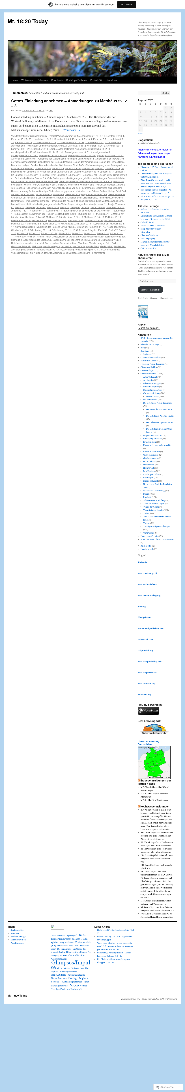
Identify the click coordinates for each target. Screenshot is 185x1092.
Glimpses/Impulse (39, 135)
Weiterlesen (71, 130)
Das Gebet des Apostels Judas (159, 409)
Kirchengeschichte (151, 474)
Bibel (75, 165)
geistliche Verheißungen (95, 178)
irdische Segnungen (42, 204)
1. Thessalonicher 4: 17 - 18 (70, 142)
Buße (81, 165)
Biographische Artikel (152, 389)
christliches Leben (148, 360)
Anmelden (14, 933)
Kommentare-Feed (18, 939)
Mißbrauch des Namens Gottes (51, 226)
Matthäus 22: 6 (52, 223)
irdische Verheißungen (64, 204)
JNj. (51, 110)
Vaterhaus (83, 242)
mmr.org (142, 606)
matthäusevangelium (25, 226)
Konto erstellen (16, 929)
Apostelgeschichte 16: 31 (77, 152)
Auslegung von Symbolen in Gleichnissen (87, 158)
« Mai (140, 133)
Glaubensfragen (147, 370)
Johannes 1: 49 (39, 210)
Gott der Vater (28, 194)
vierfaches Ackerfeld (21, 246)
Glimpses (43, 80)
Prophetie (147, 496)
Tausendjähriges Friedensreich (67, 239)
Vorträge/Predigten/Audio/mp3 (156, 526)
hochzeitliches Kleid (21, 204)
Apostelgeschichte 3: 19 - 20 (82, 155)
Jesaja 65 (64, 207)
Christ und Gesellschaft (151, 357)
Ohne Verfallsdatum (149, 235)
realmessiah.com (145, 639)
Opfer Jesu (81, 229)
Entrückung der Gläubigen (71, 171)
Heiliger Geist (91, 197)
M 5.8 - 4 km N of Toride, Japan (154, 799)
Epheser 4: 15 (77, 174)
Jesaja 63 (30, 207)
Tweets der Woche (151, 506)
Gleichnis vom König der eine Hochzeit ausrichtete (90, 184)
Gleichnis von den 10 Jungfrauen (78, 187)
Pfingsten (92, 229)
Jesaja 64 (41, 207)
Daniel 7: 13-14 (112, 168)
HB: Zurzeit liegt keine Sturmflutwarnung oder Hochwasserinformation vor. (157, 858)
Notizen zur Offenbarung (154, 490)
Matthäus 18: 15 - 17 (94, 217)
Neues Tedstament (116, 226)
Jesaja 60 (112, 204)
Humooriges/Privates (150, 535)
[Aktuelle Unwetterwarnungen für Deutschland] (154, 777)
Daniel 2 (29, 168)
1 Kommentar (98, 252)
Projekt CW (96, 80)
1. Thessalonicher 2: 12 (44, 142)
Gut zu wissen (149, 461)
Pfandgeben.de (144, 617)
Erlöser (102, 174)
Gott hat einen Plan (149, 248)
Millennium (82, 226)
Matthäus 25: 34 (104, 223)
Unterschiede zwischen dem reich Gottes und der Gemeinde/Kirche (44, 242)
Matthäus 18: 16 (113, 217)
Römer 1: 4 (22, 233)
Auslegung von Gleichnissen (52, 158)
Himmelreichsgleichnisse (37, 200)
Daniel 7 (99, 168)
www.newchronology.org (149, 595)
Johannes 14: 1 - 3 (115, 207)
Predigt (52, 135)
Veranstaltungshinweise (153, 509)
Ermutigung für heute (152, 438)
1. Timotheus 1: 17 (94, 142)
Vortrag (146, 522)
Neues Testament (150, 480)
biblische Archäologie (150, 344)
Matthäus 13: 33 (54, 217)
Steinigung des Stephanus (38, 239)
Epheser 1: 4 (34, 174)
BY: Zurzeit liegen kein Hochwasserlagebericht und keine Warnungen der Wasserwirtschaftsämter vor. (157, 835)
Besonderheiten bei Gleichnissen (55, 165)
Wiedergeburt (106, 246)
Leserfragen (148, 477)
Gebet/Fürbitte (152, 396)
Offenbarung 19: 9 (20, 229)
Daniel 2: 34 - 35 (43, 168)
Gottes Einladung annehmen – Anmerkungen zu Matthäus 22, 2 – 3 (69, 103)
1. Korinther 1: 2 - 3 (41, 139)
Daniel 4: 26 (88, 168)
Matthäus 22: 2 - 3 (113, 220)
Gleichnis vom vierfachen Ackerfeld (44, 187)
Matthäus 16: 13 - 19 (73, 217)
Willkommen (27, 80)
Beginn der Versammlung (85, 161)
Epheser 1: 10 (92, 171)
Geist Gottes (53, 178)
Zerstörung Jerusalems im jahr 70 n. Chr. (83, 249)
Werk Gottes (148, 532)
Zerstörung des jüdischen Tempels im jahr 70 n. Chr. (36, 249)
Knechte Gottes (92, 210)
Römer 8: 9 (20, 236)
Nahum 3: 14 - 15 (97, 226)
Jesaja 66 (75, 207)
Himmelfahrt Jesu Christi (111, 197)
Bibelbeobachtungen (152, 383)
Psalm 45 (102, 229)
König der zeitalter (75, 210)
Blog (143, 347)
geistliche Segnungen (71, 178)
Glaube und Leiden (149, 367)
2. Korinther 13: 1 (112, 145)
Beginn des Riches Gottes (111, 161)
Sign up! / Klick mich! (150, 289)
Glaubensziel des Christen (51, 184)
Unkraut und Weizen (111, 239)
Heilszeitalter (148, 464)
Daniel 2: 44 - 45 (73, 168)
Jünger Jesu (82, 204)
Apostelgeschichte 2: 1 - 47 (24, 155)
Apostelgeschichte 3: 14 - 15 (53, 155)
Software (147, 354)
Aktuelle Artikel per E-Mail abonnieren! (153, 256)
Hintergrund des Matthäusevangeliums (104, 200)
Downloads (57, 80)
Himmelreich (17, 200)
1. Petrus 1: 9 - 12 (23, 142)
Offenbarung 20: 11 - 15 (63, 229)
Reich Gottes (52, 236)
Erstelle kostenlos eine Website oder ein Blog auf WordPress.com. (149, 998)
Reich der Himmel (35, 236)
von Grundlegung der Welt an (57, 246)
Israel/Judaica (149, 470)
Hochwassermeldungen (154, 806)
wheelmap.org (144, 694)
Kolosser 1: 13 (108, 210)
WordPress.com (17, 942)
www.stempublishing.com (150, 661)
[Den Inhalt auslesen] (139, 780)
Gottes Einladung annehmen (50, 194)
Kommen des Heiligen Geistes (47, 213)
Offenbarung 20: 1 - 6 (40, 229)
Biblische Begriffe (151, 386)
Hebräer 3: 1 (62, 197)
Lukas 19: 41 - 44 (89, 213)
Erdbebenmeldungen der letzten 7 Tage (154, 782)
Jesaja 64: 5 (53, 207)
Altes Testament (66, 148)
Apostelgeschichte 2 (100, 152)
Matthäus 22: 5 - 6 (35, 223)
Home (15, 80)
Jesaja (92, 204)
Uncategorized (147, 548)
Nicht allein (145, 231)
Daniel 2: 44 (58, 168)
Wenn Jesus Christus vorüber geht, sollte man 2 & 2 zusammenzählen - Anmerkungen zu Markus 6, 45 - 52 (156, 183)
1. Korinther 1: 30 (60, 139)
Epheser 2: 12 (49, 174)
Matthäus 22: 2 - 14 (94, 220)
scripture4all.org (145, 650)
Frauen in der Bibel (151, 451)
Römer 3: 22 (65, 233)
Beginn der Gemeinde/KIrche (57, 161)
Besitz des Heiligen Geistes (24, 165)
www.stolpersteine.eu (147, 672)
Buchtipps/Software (76, 80)
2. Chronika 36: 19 (74, 145)
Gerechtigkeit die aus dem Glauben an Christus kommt (85, 181)
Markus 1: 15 (105, 213)
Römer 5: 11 (90, 233)
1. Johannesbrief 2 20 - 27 (90, 135)
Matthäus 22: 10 (75, 220)
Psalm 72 (113, 229)
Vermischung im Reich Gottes (103, 242)
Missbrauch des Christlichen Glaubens (157, 539)
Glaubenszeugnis (150, 454)
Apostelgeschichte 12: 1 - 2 (50, 152)
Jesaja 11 (102, 204)
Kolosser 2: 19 (24, 213)
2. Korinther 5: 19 (39, 148)
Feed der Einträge (17, 936)
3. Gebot (53, 148)
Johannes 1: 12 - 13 (21, 210)
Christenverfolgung (151, 393)
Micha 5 (72, 226)
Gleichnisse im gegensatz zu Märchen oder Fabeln (74, 191)
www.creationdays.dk (148, 573)
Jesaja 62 (19, 207)
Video (146, 513)
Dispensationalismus (152, 435)
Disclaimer (111, 80)
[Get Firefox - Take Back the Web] (154, 734)
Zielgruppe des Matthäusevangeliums (71, 252)
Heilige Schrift (76, 197)
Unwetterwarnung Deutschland (149, 742)
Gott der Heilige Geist (110, 191)
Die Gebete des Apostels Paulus (160, 415)
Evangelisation (149, 441)
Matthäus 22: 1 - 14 (57, 220)
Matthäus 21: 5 (39, 220)
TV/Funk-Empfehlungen (153, 503)
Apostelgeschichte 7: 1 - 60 (110, 155)
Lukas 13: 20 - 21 (71, 213)
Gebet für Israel (147, 222)
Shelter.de (142, 562)
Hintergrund (148, 467)
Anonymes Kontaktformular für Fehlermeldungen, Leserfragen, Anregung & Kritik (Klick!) (155, 153)
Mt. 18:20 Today (28, 21)
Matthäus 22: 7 (68, 223)
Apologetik (148, 380)
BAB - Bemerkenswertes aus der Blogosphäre (70, 938)
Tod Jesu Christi (92, 239)
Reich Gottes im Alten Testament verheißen (104, 236)
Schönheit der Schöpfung (154, 500)
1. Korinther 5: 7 (98, 139)
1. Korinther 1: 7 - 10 (80, 139)
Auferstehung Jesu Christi (23, 158)
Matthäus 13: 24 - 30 (35, 217)
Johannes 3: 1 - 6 (56, 210)
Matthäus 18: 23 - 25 (21, 220)
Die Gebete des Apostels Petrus (159, 422)
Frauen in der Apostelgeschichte (157, 445)
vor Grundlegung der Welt (86, 246)
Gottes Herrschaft (116, 194)
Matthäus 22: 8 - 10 (85, 223)
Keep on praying (148, 238)
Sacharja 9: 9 (17, 239)
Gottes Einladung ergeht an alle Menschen (86, 194)
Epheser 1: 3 (21, 174)
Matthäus (19, 217)
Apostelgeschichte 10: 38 (23, 152)
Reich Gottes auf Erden (70, 236)
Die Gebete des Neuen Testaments (157, 402)
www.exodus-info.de (147, 584)
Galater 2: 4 (40, 178)
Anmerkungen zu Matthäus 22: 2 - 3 (92, 148)
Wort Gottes (120, 246)
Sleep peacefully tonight (151, 228)
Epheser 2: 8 (63, 174)
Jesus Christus (98, 207)
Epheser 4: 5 (91, 174)
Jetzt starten (126, 4)
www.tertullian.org (146, 683)
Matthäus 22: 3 (18, 223)
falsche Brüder (27, 178)
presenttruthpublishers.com (151, 628)
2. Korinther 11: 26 (94, 145)
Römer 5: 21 (103, 233)
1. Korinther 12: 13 (113, 135)
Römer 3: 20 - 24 (49, 233)
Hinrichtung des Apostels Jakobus (67, 200)
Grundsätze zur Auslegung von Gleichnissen (33, 197)
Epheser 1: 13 (107, 171)
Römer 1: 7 (34, 233)
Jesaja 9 (85, 207)
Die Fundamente (150, 399)
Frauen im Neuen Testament (152, 363)
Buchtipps (145, 350)
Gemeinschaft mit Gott (47, 181)
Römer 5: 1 (77, 233)
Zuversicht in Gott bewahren (153, 225)
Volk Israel (37, 246)
